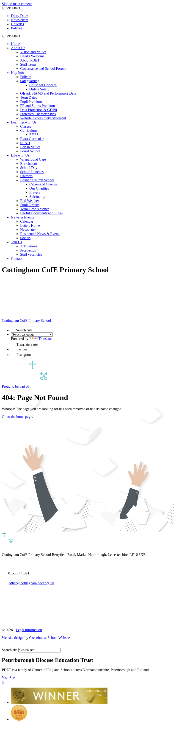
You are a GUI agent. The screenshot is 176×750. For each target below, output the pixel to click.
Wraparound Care (33, 159)
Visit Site (8, 678)
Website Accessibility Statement (43, 118)
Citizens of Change (43, 184)
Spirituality (37, 197)
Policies (16, 28)
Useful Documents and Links (41, 213)
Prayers (34, 192)
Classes (25, 126)
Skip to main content (17, 4)
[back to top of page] (4, 645)
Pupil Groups (29, 205)
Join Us (16, 242)
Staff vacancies (31, 254)
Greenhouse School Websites (50, 638)
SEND (25, 143)
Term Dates (28, 97)
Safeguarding (29, 81)
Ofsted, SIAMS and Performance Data (48, 93)
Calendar (26, 221)
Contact (16, 258)
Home (15, 44)
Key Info (17, 73)
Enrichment (28, 163)
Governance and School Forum (43, 68)
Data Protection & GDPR (38, 110)
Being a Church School (37, 180)
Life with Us (20, 155)
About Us (18, 48)
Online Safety (39, 89)
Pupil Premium (31, 102)
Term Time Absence (34, 209)
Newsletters (19, 20)
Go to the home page (17, 417)
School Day (28, 168)
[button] (21, 35)
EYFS (33, 135)
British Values (30, 147)
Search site (9, 650)
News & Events (22, 217)
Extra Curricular (32, 139)
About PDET (30, 60)
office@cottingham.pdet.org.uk (31, 583)
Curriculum (28, 130)
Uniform (26, 176)
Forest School (30, 151)
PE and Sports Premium (37, 106)
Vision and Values (33, 52)
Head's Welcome (32, 56)
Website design (13, 638)
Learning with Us (23, 122)
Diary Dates (19, 16)
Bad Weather (29, 201)
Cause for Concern (43, 85)
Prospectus (28, 250)
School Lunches (32, 172)
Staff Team (28, 64)
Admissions (28, 246)
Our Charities (39, 188)
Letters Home (30, 225)
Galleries (17, 24)
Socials (25, 238)
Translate (45, 339)
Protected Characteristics (38, 114)
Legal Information (29, 630)
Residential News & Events (40, 234)
